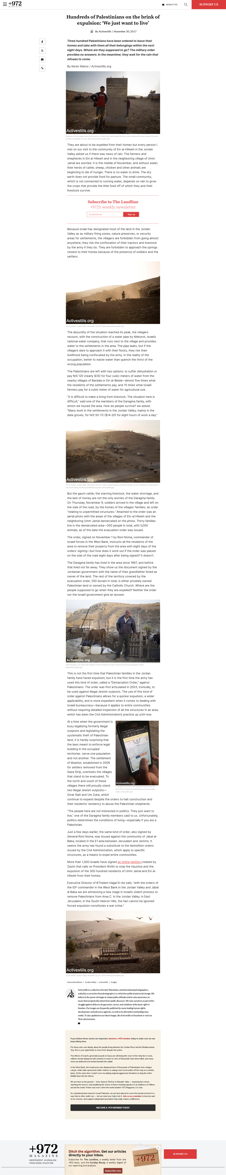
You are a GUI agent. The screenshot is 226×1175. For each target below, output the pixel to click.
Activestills (105, 31)
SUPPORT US (208, 5)
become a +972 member (119, 1039)
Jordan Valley (90, 982)
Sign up (131, 214)
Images (114, 982)
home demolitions (74, 982)
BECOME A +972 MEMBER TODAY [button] (113, 1107)
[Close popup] (158, 1147)
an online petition (130, 862)
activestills (103, 982)
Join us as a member (132, 1096)
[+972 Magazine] (15, 6)
